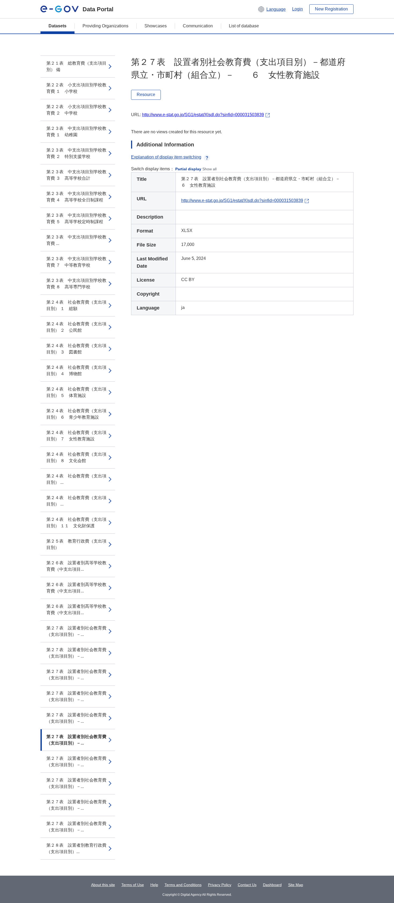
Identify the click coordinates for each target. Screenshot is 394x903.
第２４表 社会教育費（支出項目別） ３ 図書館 (76, 348)
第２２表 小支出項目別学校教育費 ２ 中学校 (76, 109)
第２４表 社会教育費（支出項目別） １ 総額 (76, 305)
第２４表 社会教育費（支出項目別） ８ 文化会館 (76, 457)
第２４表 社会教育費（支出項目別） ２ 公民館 (76, 327)
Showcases (155, 26)
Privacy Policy (219, 885)
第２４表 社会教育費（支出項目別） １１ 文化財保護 (76, 522)
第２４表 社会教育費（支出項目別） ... (76, 479)
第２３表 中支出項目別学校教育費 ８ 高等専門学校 (76, 283)
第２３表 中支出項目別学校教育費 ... (76, 240)
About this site (103, 885)
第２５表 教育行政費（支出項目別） (76, 544)
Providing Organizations (105, 26)
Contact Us (247, 885)
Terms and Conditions (183, 885)
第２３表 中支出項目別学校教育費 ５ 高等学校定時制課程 (76, 218)
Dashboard (272, 885)
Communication (198, 26)
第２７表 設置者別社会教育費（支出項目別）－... (76, 631)
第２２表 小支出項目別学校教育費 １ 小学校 (76, 88)
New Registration (331, 9)
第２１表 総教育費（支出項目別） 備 (76, 66)
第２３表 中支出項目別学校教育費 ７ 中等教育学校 (76, 261)
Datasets (57, 26)
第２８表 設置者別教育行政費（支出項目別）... (76, 848)
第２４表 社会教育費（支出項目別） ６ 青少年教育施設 (76, 413)
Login (297, 9)
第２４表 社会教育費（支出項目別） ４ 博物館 (76, 370)
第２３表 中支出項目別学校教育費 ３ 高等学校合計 (76, 174)
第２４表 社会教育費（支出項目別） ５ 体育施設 (76, 392)
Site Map (295, 885)
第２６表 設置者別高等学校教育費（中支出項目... (76, 566)
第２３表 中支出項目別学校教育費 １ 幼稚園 (76, 131)
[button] (272, 9)
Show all (209, 169)
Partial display (188, 169)
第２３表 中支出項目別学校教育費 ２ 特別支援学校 (76, 153)
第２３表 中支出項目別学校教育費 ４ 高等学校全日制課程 (76, 196)
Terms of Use (132, 885)
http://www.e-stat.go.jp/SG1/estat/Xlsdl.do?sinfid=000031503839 (203, 114)
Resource (146, 94)
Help (154, 885)
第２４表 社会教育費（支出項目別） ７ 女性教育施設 (76, 435)
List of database (244, 26)
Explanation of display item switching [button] (166, 157)
